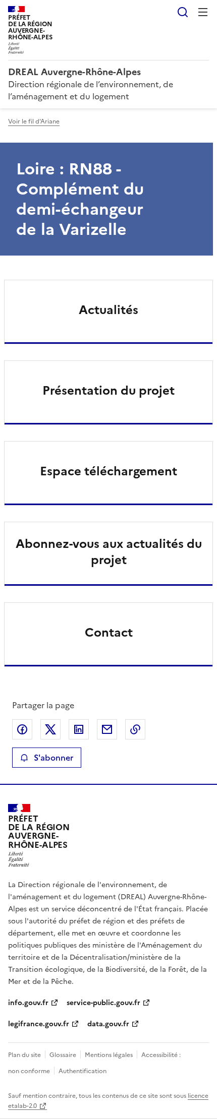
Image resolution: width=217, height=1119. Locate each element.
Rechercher (183, 12)
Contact (109, 633)
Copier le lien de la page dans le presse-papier (135, 729)
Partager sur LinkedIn (79, 729)
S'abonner (53, 758)
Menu (203, 12)
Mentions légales (109, 1055)
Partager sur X (50, 729)
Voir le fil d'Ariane (34, 121)
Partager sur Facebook (22, 729)
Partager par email (107, 729)
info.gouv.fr (28, 1003)
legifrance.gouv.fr (38, 1024)
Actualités (108, 310)
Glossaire (62, 1055)
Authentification (82, 1071)
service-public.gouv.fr (103, 1003)
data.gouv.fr (108, 1024)
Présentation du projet (108, 391)
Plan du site (24, 1055)
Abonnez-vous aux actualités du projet (109, 552)
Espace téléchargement (108, 471)
